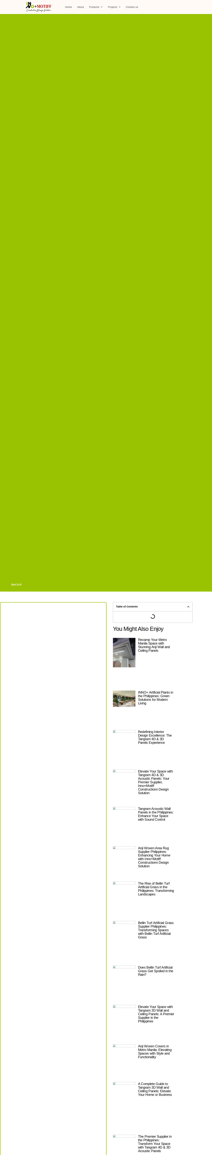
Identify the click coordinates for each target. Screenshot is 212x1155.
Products (94, 7)
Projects (112, 7)
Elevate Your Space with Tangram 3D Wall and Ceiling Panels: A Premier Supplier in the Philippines (156, 1014)
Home (68, 7)
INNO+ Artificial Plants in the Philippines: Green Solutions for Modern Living (155, 697)
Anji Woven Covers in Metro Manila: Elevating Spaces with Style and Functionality (154, 1051)
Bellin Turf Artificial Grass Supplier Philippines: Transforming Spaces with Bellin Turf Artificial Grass (156, 930)
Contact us (132, 7)
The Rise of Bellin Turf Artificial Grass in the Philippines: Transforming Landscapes (156, 888)
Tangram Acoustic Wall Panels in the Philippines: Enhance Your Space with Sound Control (155, 814)
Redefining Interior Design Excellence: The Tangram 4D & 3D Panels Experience (155, 737)
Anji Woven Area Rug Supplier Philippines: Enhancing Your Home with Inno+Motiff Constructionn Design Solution (154, 857)
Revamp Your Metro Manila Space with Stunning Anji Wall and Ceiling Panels (154, 645)
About (80, 7)
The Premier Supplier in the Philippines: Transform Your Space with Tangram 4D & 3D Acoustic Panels (155, 1144)
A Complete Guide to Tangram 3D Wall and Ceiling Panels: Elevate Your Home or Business (155, 1089)
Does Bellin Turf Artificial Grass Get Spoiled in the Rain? (155, 971)
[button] (188, 607)
